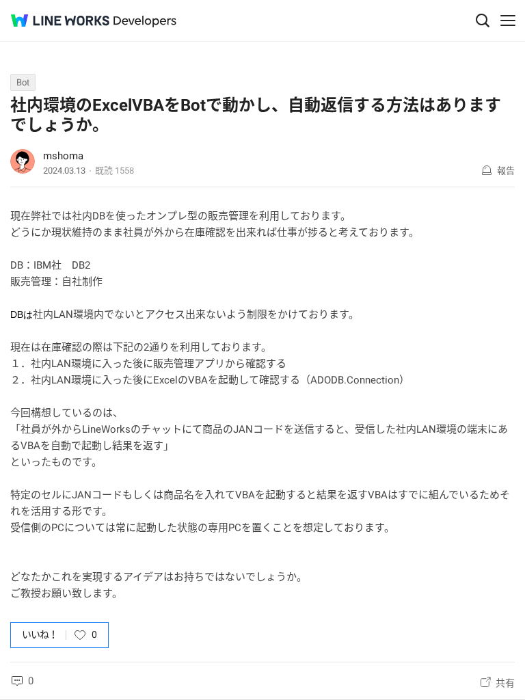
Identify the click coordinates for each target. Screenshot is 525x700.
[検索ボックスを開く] (482, 20)
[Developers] (144, 21)
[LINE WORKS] (60, 20)
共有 (505, 682)
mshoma (63, 156)
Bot (22, 82)
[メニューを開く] (508, 20)
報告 (506, 170)
